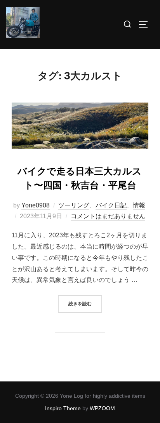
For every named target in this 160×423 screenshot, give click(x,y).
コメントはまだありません (108, 216)
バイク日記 (111, 205)
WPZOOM (102, 408)
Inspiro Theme (63, 408)
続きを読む (85, 303)
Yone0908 (35, 205)
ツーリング (73, 205)
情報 (139, 205)
